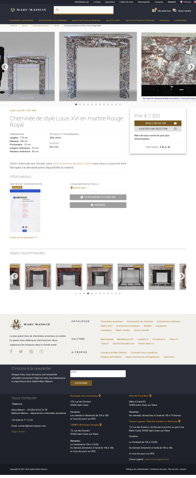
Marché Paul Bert (140, 395)
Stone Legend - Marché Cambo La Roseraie (155, 421)
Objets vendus (123, 330)
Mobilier (164, 20)
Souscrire (81, 383)
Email (73, 371)
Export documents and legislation (143, 356)
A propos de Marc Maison (114, 352)
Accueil (25, 26)
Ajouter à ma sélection (158, 128)
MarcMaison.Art (125, 339)
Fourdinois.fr (159, 339)
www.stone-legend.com (157, 459)
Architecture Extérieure (140, 20)
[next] (191, 66)
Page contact (18, 431)
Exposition (110, 1)
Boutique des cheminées (86, 395)
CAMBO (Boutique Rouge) (86, 424)
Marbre (57, 26)
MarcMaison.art (82, 1)
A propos (159, 1)
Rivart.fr (174, 339)
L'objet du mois (126, 1)
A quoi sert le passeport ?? (23, 237)
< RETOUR (13, 26)
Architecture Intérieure (86, 20)
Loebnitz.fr (143, 339)
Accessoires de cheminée (53, 20)
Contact (172, 1)
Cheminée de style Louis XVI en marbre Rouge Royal (82, 26)
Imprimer (98, 204)
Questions (169, 356)
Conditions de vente (158, 469)
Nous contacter (161, 123)
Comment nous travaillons (144, 352)
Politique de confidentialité (137, 469)
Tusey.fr (105, 343)
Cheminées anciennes (21, 20)
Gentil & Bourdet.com (124, 343)
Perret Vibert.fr (146, 343)
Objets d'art (113, 20)
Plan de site (173, 469)
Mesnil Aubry (78, 187)
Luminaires (180, 20)
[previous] (5, 66)
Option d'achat (141, 330)
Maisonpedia (144, 1)
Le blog (97, 1)
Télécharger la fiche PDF (98, 197)
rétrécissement (63, 163)
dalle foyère (84, 163)
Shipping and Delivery (111, 356)
